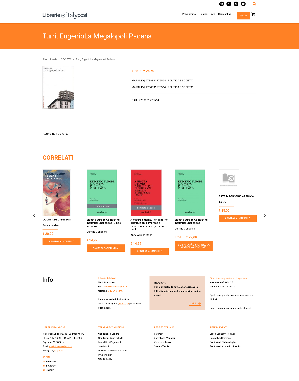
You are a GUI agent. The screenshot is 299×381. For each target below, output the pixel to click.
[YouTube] (243, 4)
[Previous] (34, 215)
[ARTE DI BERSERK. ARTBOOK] (238, 181)
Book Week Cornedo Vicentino (225, 346)
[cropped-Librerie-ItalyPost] (65, 15)
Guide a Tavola (161, 346)
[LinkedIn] (236, 4)
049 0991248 (115, 290)
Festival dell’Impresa (220, 338)
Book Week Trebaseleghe (223, 342)
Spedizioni (103, 346)
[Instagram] (228, 4)
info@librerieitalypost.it (115, 286)
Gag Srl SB (58, 351)
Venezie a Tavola (162, 342)
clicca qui (124, 303)
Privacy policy (105, 354)
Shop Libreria (50, 59)
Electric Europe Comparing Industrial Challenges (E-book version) (104, 223)
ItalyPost (158, 333)
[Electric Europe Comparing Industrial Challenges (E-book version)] (106, 192)
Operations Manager (165, 338)
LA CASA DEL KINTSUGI (57, 219)
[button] (254, 4)
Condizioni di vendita (108, 333)
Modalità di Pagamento (110, 342)
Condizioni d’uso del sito (110, 338)
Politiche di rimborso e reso (112, 350)
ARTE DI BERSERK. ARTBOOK (236, 196)
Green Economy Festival (222, 333)
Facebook (51, 361)
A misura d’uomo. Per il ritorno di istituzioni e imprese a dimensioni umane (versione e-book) (149, 224)
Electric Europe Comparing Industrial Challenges (191, 221)
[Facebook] (221, 4)
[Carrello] (253, 14)
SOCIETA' (66, 59)
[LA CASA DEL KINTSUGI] (62, 192)
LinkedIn (50, 370)
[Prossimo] (265, 215)
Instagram (51, 365)
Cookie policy (105, 358)
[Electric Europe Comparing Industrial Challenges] (194, 192)
